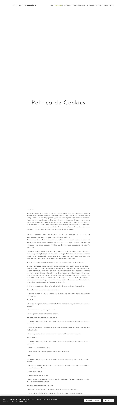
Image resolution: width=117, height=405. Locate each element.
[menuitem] (51, 5)
